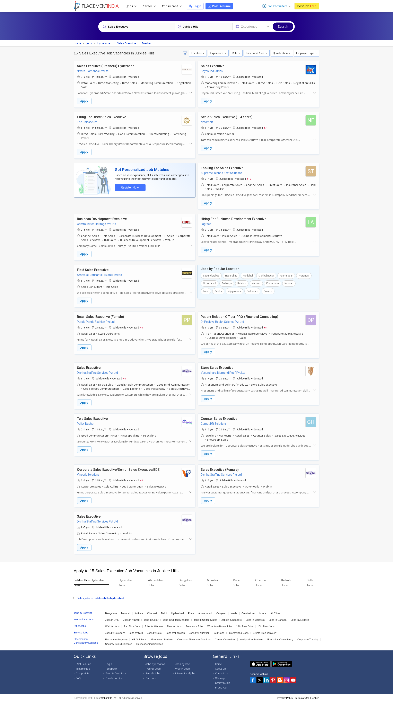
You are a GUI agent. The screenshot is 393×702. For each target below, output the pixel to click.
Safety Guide (222, 682)
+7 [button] (265, 127)
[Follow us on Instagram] (286, 680)
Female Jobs (153, 673)
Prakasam (252, 291)
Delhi (164, 613)
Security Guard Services (118, 644)
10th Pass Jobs (265, 626)
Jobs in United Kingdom (176, 620)
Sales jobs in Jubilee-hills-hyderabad (100, 598)
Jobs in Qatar (151, 620)
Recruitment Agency (116, 639)
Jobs (130, 6)
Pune (191, 613)
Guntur (218, 291)
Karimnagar (286, 275)
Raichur (241, 283)
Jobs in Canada (278, 620)
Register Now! (130, 187)
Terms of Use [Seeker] (307, 698)
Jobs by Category (115, 633)
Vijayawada (234, 291)
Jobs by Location (175, 633)
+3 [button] (141, 327)
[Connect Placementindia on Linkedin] (266, 680)
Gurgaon (221, 613)
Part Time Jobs (132, 626)
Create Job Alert (115, 678)
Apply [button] (84, 101)
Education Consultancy (280, 639)
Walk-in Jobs (112, 626)
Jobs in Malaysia (255, 620)
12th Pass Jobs (244, 626)
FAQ (78, 678)
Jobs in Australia (300, 620)
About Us (220, 668)
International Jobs (238, 633)
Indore (262, 613)
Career (148, 6)
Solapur (268, 291)
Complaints (82, 673)
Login (197, 6)
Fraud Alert (221, 687)
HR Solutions (139, 639)
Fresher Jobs (174, 626)
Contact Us (221, 673)
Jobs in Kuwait (131, 620)
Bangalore (111, 613)
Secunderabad (211, 275)
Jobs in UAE (112, 620)
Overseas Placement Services (194, 639)
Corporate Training (307, 639)
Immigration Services (251, 639)
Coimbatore (248, 613)
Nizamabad (209, 283)
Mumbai (125, 613)
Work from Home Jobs (219, 626)
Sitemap (220, 678)
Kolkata (138, 613)
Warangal (303, 275)
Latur (206, 291)
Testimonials (83, 668)
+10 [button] (249, 178)
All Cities (275, 613)
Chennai (152, 613)
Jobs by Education (199, 633)
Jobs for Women (154, 626)
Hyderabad (231, 275)
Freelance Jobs (194, 626)
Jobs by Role (154, 633)
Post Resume (221, 6)
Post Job (307, 6)
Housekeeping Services (149, 644)
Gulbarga (227, 283)
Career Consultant (225, 639)
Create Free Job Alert (264, 633)
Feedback (111, 668)
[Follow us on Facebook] (253, 680)
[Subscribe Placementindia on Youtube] (293, 680)
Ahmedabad (205, 613)
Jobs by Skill (136, 633)
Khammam (272, 283)
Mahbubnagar (266, 275)
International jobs (185, 673)
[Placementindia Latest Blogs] (280, 680)
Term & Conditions (116, 673)
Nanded (289, 283)
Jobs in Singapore (231, 620)
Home (218, 664)
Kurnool (256, 283)
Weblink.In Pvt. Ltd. (111, 698)
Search (283, 26)
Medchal (248, 275)
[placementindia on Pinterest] (273, 680)
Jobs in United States (205, 620)
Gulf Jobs (219, 633)
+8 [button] (265, 327)
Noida (233, 613)
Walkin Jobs (182, 668)
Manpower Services (162, 639)
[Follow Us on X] (259, 680)
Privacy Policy (285, 698)
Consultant (170, 6)
